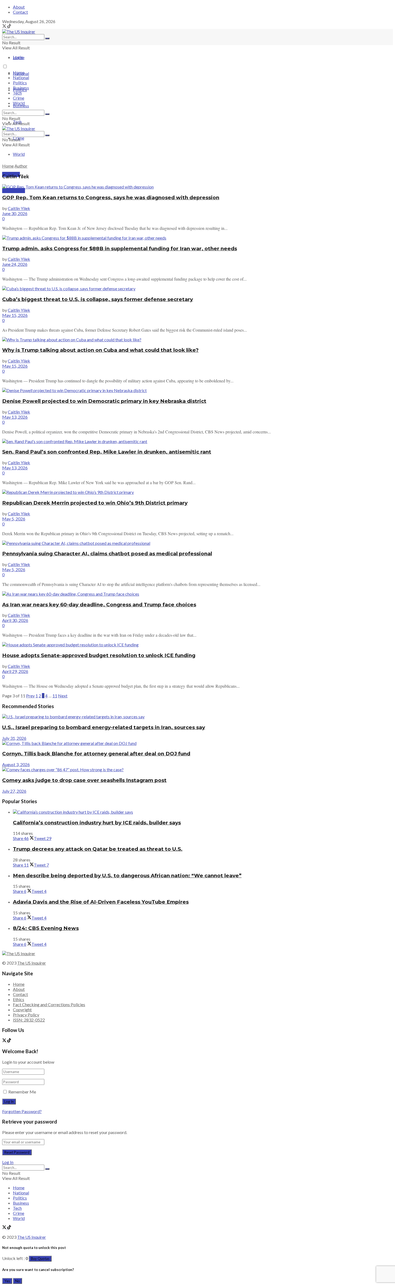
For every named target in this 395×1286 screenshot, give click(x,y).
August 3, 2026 (16, 764)
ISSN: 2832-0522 (29, 1019)
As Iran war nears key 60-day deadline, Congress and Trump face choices (99, 605)
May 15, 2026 (15, 315)
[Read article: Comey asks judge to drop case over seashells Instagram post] (197, 769)
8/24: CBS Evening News (46, 928)
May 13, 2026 (15, 416)
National (21, 77)
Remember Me (22, 1091)
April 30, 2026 (15, 620)
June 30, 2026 (14, 213)
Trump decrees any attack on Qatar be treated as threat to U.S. (97, 849)
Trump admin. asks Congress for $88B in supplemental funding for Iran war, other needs (119, 248)
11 (54, 695)
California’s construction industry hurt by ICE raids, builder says (97, 823)
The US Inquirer (31, 962)
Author (21, 165)
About (19, 6)
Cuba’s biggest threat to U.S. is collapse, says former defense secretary (97, 299)
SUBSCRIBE (13, 190)
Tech (17, 92)
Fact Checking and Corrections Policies (49, 1004)
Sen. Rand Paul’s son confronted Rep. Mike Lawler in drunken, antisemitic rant (106, 452)
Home (18, 57)
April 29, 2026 (15, 671)
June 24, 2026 (14, 264)
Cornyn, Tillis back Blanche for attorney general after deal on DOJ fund (96, 754)
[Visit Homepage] (18, 31)
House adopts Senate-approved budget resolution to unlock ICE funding (98, 655)
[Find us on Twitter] (4, 26)
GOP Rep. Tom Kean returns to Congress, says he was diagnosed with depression (110, 197)
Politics (20, 82)
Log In (7, 1162)
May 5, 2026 (13, 518)
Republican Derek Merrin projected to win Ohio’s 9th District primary (95, 503)
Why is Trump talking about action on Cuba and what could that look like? (100, 350)
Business (21, 105)
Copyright (22, 1009)
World (19, 154)
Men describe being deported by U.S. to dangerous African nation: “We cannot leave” (127, 875)
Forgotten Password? (22, 1111)
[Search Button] (47, 38)
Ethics (18, 999)
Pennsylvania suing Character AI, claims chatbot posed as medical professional (107, 553)
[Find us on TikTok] (9, 26)
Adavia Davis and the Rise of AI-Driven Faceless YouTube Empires (101, 902)
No (17, 1281)
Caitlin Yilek (19, 208)
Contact (20, 12)
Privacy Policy (26, 1014)
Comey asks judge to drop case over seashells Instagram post (84, 780)
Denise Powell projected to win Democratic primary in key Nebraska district (104, 401)
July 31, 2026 (14, 738)
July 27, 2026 (14, 791)
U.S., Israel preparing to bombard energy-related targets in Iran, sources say (103, 727)
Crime (18, 97)
